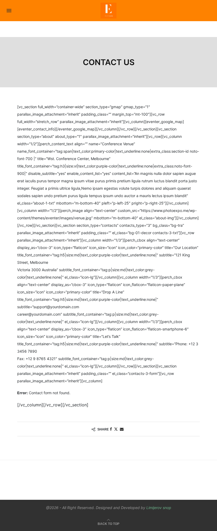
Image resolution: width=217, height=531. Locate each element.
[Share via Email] (122, 429)
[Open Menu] (9, 11)
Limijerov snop (158, 507)
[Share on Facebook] (111, 429)
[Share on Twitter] (116, 429)
